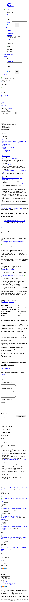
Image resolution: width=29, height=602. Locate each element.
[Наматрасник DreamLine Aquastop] (5, 529)
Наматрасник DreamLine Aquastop (19, 526)
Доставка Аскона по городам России (12, 142)
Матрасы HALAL (7, 164)
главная (9, 2)
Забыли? (9, 22)
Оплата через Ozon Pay (8, 147)
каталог (3, 111)
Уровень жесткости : (6, 432)
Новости (4, 151)
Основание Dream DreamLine (18, 547)
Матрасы (8, 208)
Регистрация (10, 15)
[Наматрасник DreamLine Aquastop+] (5, 519)
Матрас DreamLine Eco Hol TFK (18, 488)
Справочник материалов (8, 150)
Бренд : (3, 438)
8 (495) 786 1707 (16, 36)
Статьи (4, 148)
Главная (3, 208)
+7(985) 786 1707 (11, 38)
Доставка (9, 3)
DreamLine (15, 208)
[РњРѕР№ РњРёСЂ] (5, 568)
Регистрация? (10, 27)
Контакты (9, 8)
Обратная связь (11, 39)
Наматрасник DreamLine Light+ (18, 498)
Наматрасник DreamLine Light (18, 508)
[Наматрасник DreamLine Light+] (5, 501)
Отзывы (3, 374)
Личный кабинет (5, 584)
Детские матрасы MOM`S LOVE (11, 159)
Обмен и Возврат (6, 144)
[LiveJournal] (6, 568)
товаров (9, 108)
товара (3, 102)
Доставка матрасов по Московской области (14, 141)
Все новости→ (6, 156)
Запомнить (12, 25)
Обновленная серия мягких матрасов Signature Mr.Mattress (12, 178)
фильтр (8, 111)
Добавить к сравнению (12, 241)
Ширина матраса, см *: (7, 426)
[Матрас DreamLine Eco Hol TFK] (5, 490)
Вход (8, 9)
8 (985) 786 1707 (5, 579)
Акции (9, 5)
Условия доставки (19, 275)
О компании (10, 6)
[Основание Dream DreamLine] (5, 550)
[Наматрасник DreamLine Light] (5, 510)
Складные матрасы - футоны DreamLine (13, 183)
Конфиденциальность (8, 145)
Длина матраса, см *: (6, 429)
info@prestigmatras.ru (6, 582)
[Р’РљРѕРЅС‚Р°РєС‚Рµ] (1, 568)
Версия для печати (9, 269)
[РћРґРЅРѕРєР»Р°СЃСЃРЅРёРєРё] (3, 568)
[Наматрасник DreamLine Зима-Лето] (5, 540)
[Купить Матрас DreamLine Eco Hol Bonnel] (4, 228)
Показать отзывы (5, 368)
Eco (21, 208)
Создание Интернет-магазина (7, 599)
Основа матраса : (5, 435)
